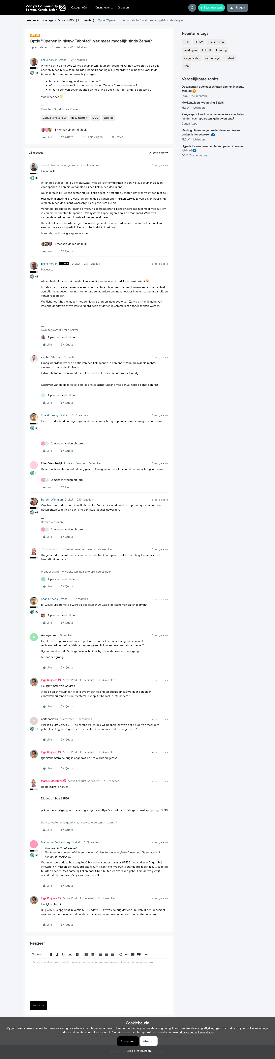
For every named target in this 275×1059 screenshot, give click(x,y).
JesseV (45, 165)
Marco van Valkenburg (55, 842)
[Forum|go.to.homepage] (45, 8)
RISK (186, 66)
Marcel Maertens (52, 781)
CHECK (206, 50)
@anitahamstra (51, 758)
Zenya (61, 20)
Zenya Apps (189, 124)
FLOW (199, 42)
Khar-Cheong (49, 415)
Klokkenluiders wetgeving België (203, 103)
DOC (95, 118)
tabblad (109, 118)
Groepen (123, 7)
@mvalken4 (53, 904)
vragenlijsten (192, 58)
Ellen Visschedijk (52, 463)
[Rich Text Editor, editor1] (99, 978)
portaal (229, 58)
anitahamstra (49, 719)
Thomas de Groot (52, 549)
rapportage (212, 58)
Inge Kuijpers (49, 680)
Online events (104, 7)
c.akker (45, 357)
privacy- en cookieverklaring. (197, 1032)
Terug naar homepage (39, 20)
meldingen (190, 50)
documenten (79, 118)
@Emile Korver (58, 787)
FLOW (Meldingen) (194, 108)
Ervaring (221, 50)
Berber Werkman (52, 500)
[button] (211, 8)
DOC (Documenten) (81, 20)
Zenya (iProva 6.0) (54, 118)
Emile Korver (49, 60)
